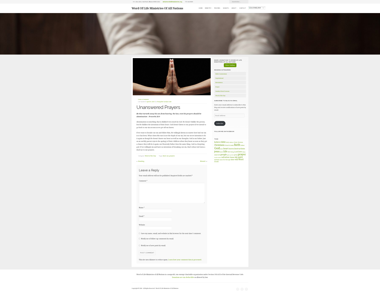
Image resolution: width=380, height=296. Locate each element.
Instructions (239, 148)
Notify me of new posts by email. (153, 245)
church (227, 145)
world (216, 162)
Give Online (230, 65)
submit (221, 159)
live (229, 152)
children (231, 142)
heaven (231, 149)
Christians (219, 144)
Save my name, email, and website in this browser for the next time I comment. (171, 233)
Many (244, 152)
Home (201, 8)
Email (141, 216)
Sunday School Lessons (222, 91)
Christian (240, 142)
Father (243, 145)
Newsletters (219, 82)
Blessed (202, 161)
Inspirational (219, 78)
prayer (242, 154)
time (232, 159)
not (219, 155)
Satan (232, 157)
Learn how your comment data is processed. (185, 260)
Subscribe (219, 123)
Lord (236, 152)
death (232, 145)
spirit (240, 157)
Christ (235, 142)
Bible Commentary (221, 74)
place (228, 155)
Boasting (141, 161)
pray (235, 155)
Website (142, 225)
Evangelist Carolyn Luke (164, 101)
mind (215, 155)
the (224, 159)
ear (167, 156)
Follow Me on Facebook (224, 131)
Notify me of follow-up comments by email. (157, 239)
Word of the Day (150, 156)
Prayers (217, 8)
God (217, 148)
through (227, 160)
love (240, 151)
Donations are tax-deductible (183, 277)
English (257, 8)
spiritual (216, 160)
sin (236, 157)
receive (219, 157)
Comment (143, 181)
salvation (225, 157)
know (221, 152)
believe (217, 142)
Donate (225, 8)
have (221, 149)
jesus (216, 151)
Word (240, 159)
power (232, 155)
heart (225, 148)
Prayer (217, 87)
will (236, 159)
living (232, 152)
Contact (242, 8)
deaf (164, 156)
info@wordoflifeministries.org (172, 2)
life (225, 151)
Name (142, 207)
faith (237, 145)
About (233, 8)
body (227, 142)
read (215, 157)
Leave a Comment (143, 99)
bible (223, 142)
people (223, 154)
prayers (172, 156)
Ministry (208, 8)
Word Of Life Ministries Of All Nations (157, 8)
